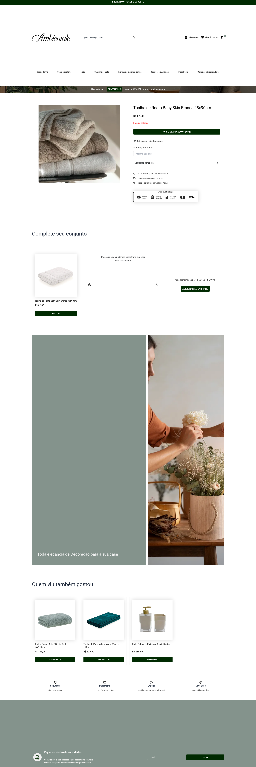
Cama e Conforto (64, 72)
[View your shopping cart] (222, 37)
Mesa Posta (183, 72)
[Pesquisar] (134, 37)
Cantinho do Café (101, 72)
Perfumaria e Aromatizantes (129, 72)
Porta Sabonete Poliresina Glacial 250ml (151, 644)
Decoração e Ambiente (160, 72)
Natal (83, 72)
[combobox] (105, 37)
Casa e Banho (42, 72)
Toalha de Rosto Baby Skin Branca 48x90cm (56, 301)
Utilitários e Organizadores (208, 72)
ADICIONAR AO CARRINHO (195, 289)
